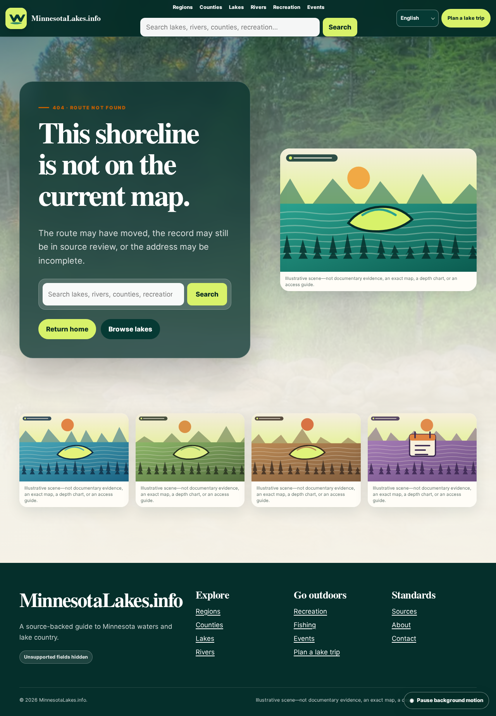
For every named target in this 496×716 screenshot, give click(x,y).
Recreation (286, 7)
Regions (183, 7)
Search (340, 27)
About (401, 625)
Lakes (236, 7)
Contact (404, 638)
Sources (404, 611)
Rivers (258, 7)
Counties (211, 7)
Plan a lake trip (466, 18)
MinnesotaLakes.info (66, 18)
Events (315, 7)
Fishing (305, 625)
